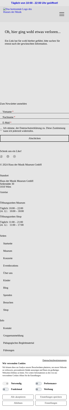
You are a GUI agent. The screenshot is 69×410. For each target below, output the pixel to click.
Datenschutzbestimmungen (55, 360)
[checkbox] (5, 383)
